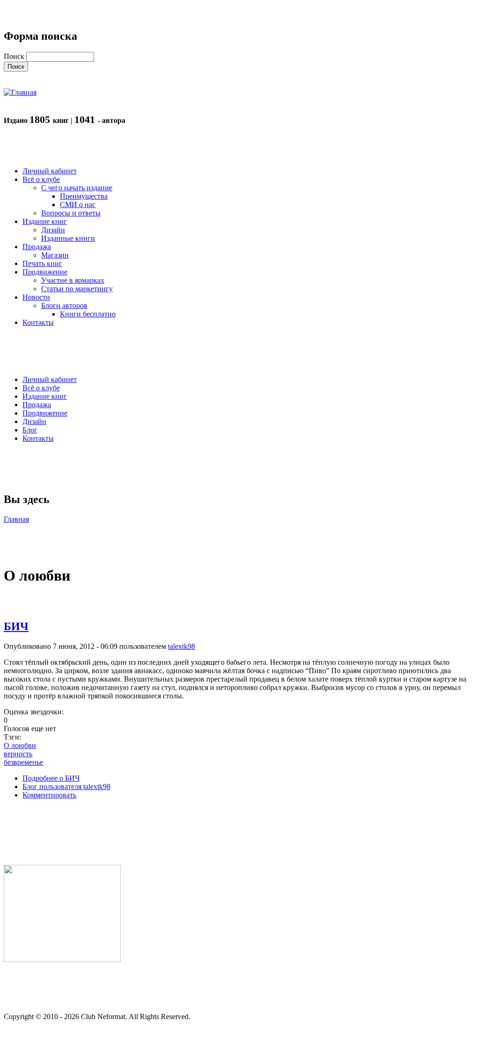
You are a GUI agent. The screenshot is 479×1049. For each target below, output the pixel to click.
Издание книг (44, 396)
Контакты (38, 438)
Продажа (36, 405)
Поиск (15, 56)
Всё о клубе (41, 388)
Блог (29, 430)
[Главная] (20, 92)
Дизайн (34, 421)
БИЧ (16, 626)
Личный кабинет (49, 379)
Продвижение (44, 413)
